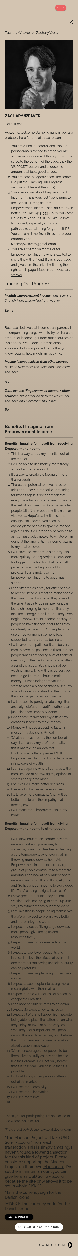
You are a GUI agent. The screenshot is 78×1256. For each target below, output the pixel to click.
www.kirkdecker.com (56, 1129)
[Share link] (71, 22)
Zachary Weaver (17, 33)
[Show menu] (71, 8)
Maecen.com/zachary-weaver (38, 300)
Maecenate (53, 1166)
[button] (19, 1217)
